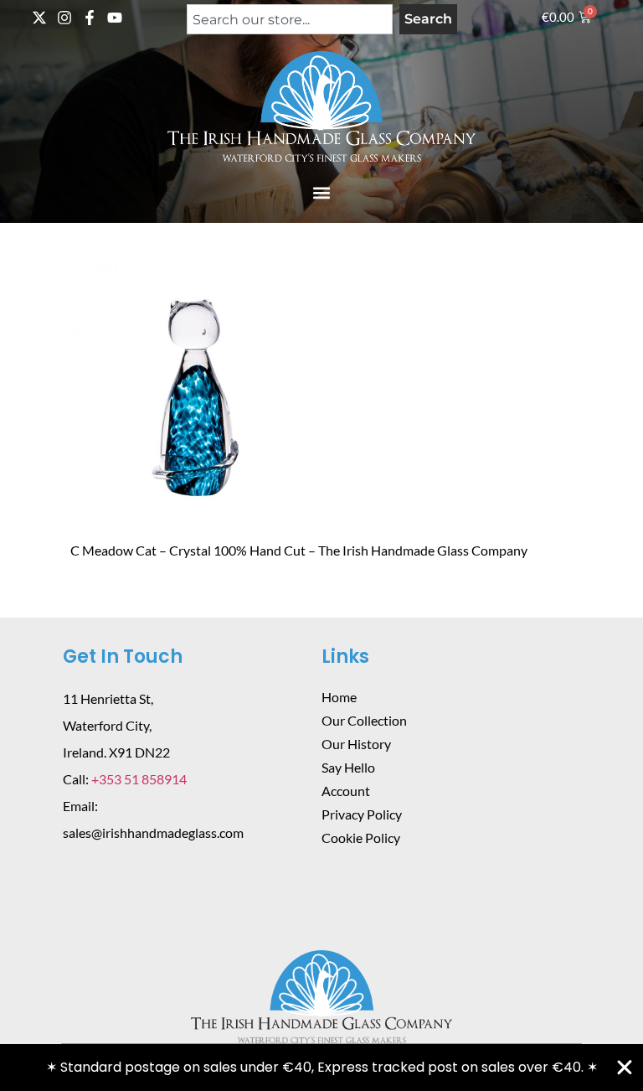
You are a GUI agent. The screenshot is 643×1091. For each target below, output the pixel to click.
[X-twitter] (39, 17)
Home (339, 697)
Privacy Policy (362, 814)
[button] (322, 192)
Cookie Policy (361, 837)
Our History (356, 744)
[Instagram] (64, 17)
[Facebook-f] (89, 17)
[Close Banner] (625, 1067)
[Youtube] (114, 17)
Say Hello (348, 767)
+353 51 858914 (139, 779)
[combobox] (290, 19)
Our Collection (364, 720)
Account (346, 791)
